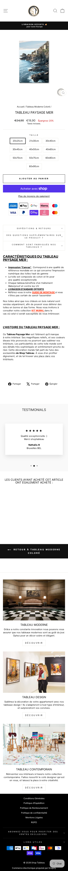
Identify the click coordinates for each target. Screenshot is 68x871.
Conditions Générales (34, 798)
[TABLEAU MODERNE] (34, 599)
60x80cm (50, 158)
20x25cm (18, 141)
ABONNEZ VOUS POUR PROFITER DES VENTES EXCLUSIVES (33, 833)
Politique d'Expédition (34, 803)
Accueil (20, 106)
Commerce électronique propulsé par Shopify (34, 868)
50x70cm (17, 158)
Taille (34, 135)
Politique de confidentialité (34, 812)
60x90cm (34, 166)
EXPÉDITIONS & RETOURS (34, 228)
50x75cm (34, 158)
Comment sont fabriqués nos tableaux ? (34, 245)
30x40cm (50, 141)
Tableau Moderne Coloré (38, 106)
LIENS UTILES (33, 842)
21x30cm (34, 141)
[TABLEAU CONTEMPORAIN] (34, 744)
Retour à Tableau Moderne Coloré (36, 551)
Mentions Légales (34, 817)
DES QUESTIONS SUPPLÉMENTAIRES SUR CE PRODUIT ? (33, 236)
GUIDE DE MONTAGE (43, 292)
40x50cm (34, 149)
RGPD (34, 822)
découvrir (34, 643)
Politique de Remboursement (34, 808)
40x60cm (51, 149)
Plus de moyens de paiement (34, 196)
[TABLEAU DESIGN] (34, 672)
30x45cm (17, 149)
